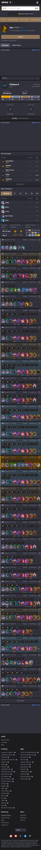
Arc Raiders (4, 776)
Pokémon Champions (8, 759)
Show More (19, 184)
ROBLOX (4, 767)
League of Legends (7, 752)
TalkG (3, 800)
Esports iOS (24, 779)
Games (3, 795)
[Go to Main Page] (5, 2)
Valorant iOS (24, 764)
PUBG (3, 764)
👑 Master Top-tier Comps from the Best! (26, 14)
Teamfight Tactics (7, 755)
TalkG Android (24, 771)
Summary (5, 45)
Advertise (23, 818)
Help (2, 820)
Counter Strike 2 (6, 781)
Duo (2, 798)
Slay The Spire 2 (6, 779)
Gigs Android (24, 767)
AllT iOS (22, 759)
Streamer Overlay (6, 808)
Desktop (3, 793)
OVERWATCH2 (5, 769)
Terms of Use (5, 818)
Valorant (4, 762)
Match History (16, 45)
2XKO (3, 788)
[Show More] (11, 2)
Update (20, 37)
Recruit (22, 820)
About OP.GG (5, 740)
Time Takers (5, 791)
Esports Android (25, 776)
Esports (3, 803)
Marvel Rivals (5, 774)
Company (4, 742)
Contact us (4, 825)
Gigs (2, 805)
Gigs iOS (23, 769)
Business (23, 815)
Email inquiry (5, 822)
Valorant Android (25, 762)
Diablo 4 (3, 786)
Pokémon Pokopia (7, 771)
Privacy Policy (6, 815)
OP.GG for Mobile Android (28, 752)
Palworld (4, 757)
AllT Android (24, 757)
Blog (2, 745)
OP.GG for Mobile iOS (26, 755)
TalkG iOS (23, 774)
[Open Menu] (37, 2)
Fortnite (3, 783)
